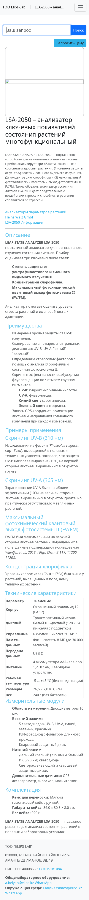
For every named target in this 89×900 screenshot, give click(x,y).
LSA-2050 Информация (24, 222)
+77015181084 (50, 869)
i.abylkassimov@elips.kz (62, 888)
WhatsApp (43, 882)
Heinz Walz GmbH (20, 217)
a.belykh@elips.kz (19, 882)
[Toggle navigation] (80, 7)
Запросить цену (70, 43)
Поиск (78, 30)
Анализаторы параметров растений (35, 212)
